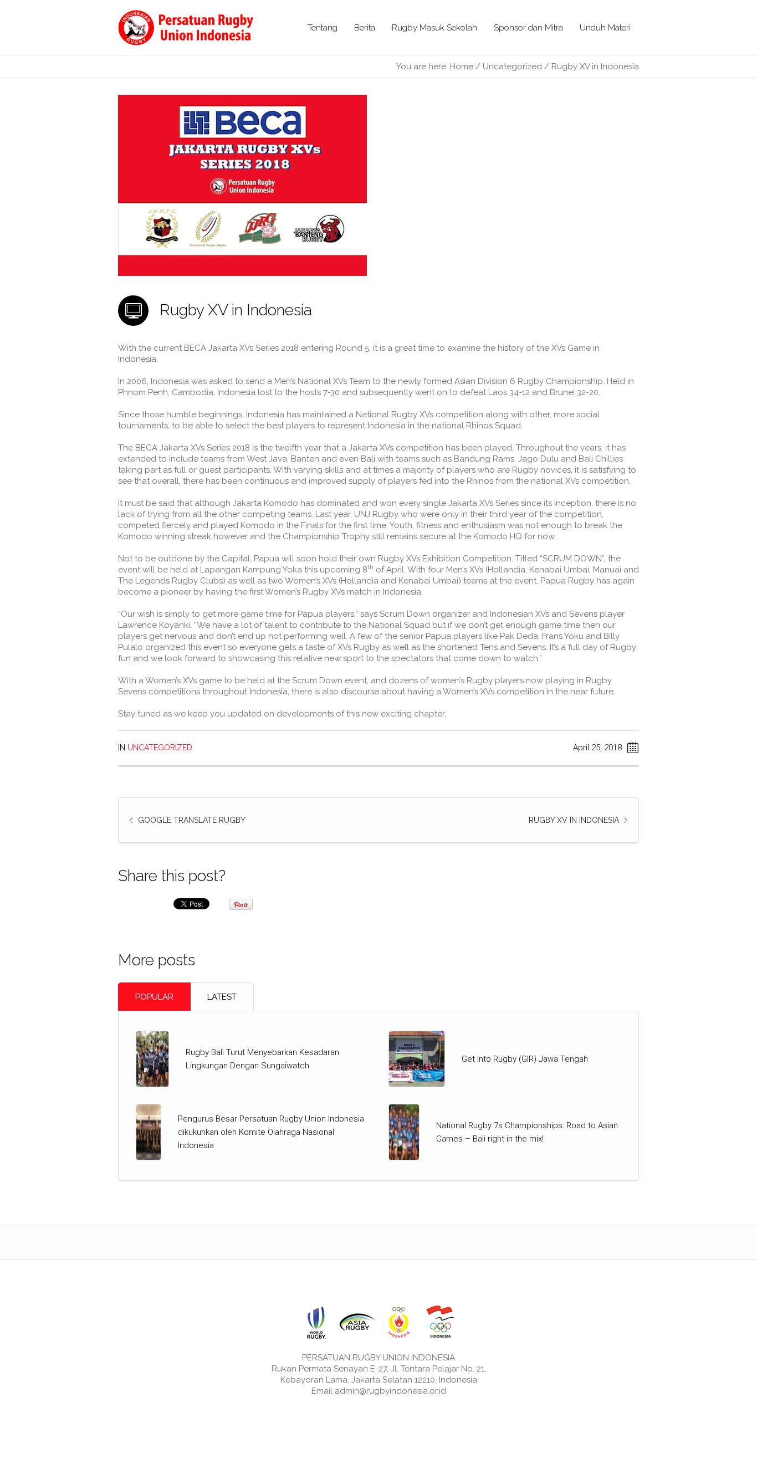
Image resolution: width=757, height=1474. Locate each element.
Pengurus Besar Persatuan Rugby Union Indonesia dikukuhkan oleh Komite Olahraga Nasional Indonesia (271, 1132)
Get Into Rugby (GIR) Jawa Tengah (525, 1059)
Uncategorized (512, 66)
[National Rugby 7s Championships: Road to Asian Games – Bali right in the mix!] (404, 1132)
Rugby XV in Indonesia (574, 820)
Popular (154, 997)
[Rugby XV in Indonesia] (242, 185)
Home (461, 66)
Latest (222, 997)
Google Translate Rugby (191, 820)
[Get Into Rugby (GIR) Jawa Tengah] (416, 1059)
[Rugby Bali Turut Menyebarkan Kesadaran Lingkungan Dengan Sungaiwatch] (152, 1059)
